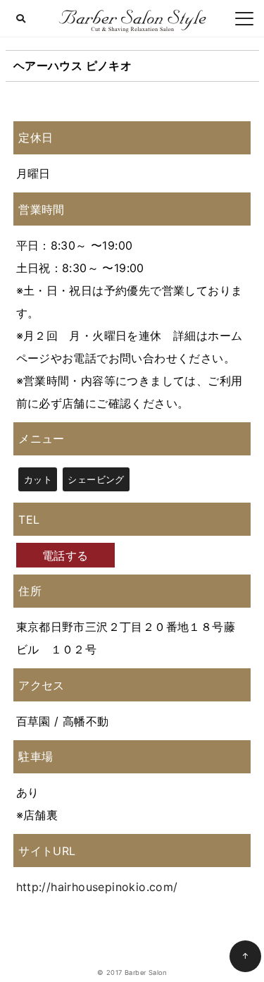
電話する (65, 555)
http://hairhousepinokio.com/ (97, 887)
